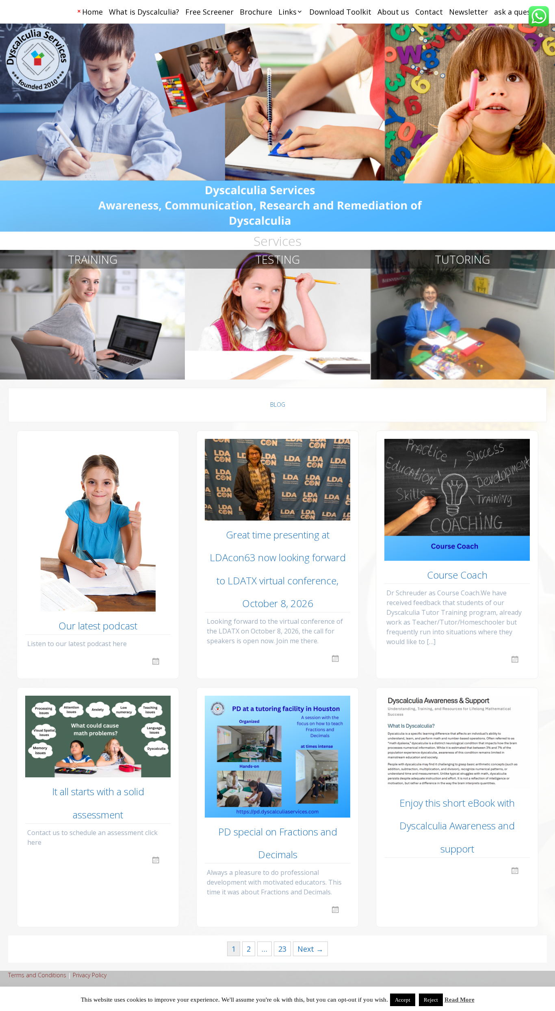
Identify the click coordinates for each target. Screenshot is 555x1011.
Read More (459, 999)
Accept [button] (402, 1000)
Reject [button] (431, 1000)
